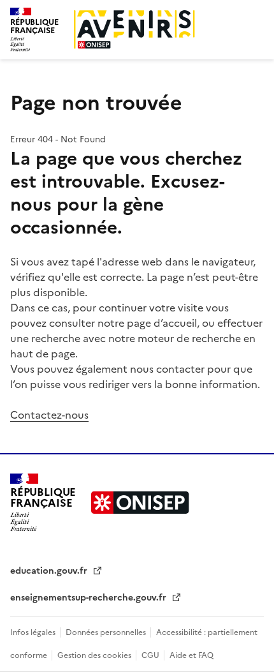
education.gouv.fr (50, 571)
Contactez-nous (49, 414)
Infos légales (33, 632)
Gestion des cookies (95, 655)
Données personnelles (107, 632)
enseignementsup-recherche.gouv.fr (89, 597)
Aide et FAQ (191, 655)
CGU (151, 655)
